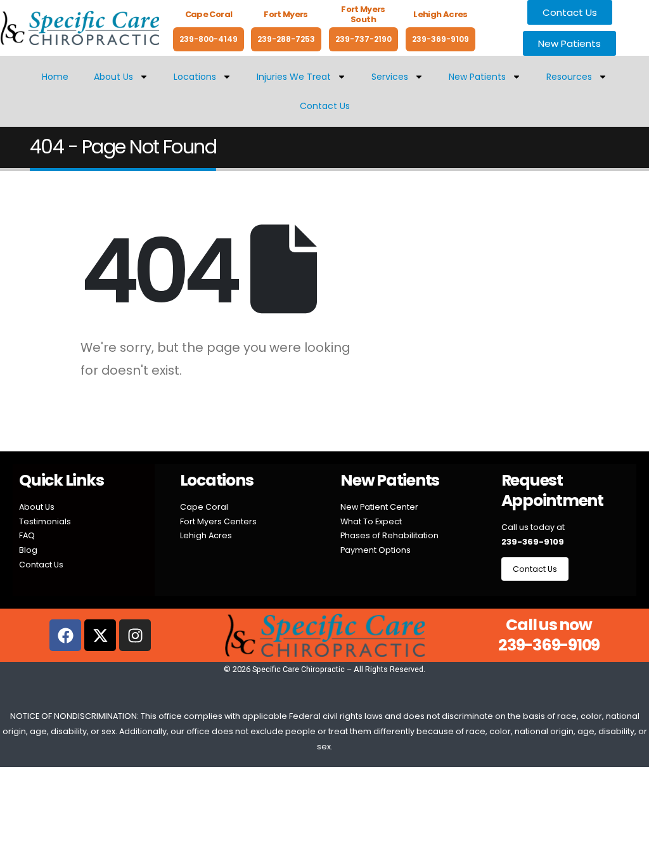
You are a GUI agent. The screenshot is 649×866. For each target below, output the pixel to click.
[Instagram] (135, 635)
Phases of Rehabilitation (389, 535)
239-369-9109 (440, 39)
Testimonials (45, 521)
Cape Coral (204, 506)
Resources (569, 76)
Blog (28, 550)
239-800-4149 (208, 39)
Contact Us (325, 106)
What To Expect (371, 521)
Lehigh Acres (206, 535)
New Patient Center (379, 506)
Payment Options (375, 550)
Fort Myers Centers (218, 521)
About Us (113, 76)
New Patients (477, 76)
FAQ (27, 535)
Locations (195, 76)
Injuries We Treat (294, 76)
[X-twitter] (100, 635)
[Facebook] (65, 635)
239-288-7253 (286, 39)
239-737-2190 (363, 39)
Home (55, 76)
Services (389, 76)
